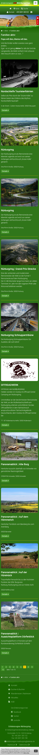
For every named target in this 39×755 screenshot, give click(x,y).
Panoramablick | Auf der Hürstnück (14, 574)
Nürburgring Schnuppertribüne (17, 335)
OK (36, 751)
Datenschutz (23, 744)
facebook (17, 712)
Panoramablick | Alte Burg (15, 464)
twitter (16, 716)
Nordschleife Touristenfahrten (17, 91)
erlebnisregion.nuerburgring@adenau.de (20, 741)
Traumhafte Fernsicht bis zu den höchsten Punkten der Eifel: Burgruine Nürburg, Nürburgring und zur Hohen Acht (17, 582)
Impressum (12, 744)
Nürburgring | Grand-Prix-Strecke (18, 268)
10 (3, 669)
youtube (17, 720)
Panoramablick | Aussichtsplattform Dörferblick (17, 635)
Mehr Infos (26, 753)
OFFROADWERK (9, 384)
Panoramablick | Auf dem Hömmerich (14, 518)
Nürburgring (7, 149)
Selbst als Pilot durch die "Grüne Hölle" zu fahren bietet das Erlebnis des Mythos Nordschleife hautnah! (17, 98)
